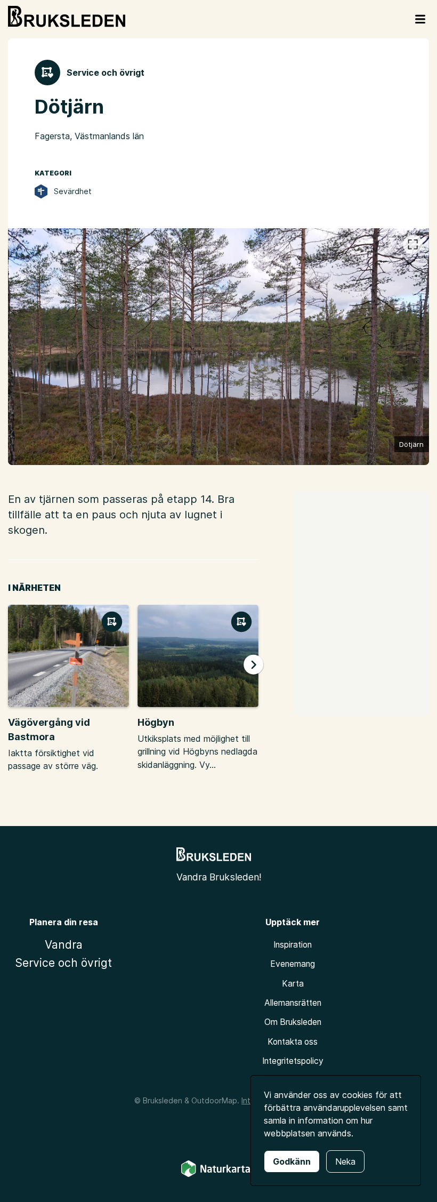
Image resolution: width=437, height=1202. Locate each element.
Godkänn (292, 1161)
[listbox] (218, 346)
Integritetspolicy (292, 1061)
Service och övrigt (63, 962)
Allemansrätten (292, 1003)
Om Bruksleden (292, 1022)
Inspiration (292, 945)
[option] (218, 346)
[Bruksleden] (66, 16)
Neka (345, 1161)
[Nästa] (409, 348)
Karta (293, 984)
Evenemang (292, 964)
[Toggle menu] (420, 19)
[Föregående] (27, 348)
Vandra (64, 944)
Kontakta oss (293, 1042)
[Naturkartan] (218, 1175)
